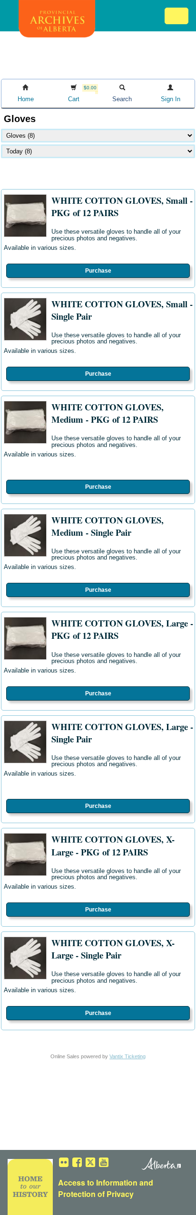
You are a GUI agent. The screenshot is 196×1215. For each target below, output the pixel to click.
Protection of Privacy (96, 1193)
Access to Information (97, 1182)
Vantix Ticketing (127, 1056)
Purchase (98, 270)
